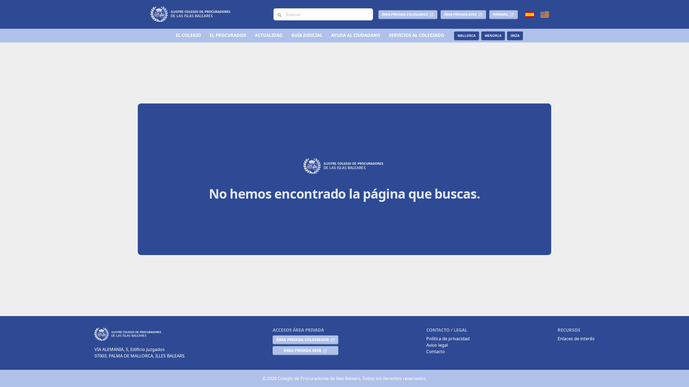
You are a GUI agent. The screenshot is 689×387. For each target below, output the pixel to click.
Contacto (435, 351)
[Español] (529, 14)
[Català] (544, 14)
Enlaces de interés (576, 339)
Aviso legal (437, 345)
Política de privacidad (448, 339)
